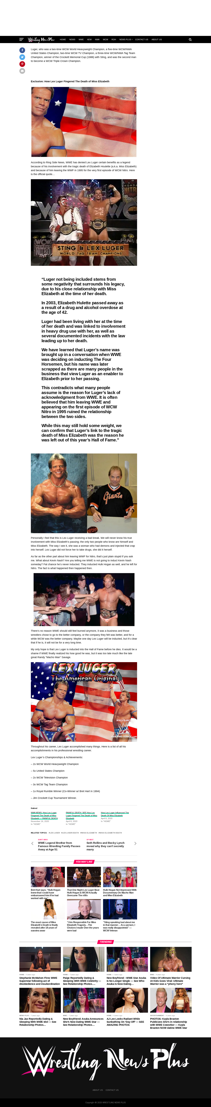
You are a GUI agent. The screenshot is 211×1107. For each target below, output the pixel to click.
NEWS (72, 39)
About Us (157, 39)
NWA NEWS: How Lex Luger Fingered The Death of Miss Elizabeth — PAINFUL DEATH (44, 815)
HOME (63, 39)
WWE (81, 39)
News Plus (125, 39)
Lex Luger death (70, 833)
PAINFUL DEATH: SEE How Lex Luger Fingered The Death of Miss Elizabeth (81, 815)
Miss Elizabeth (89, 833)
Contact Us (141, 39)
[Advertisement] (105, 18)
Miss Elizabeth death (111, 833)
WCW (105, 39)
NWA (97, 39)
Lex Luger (55, 833)
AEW (89, 39)
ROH (114, 39)
